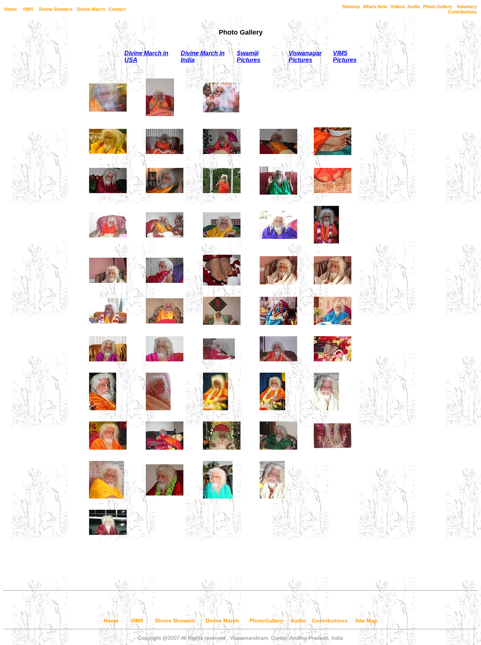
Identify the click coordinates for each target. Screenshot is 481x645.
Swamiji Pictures (248, 56)
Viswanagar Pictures (305, 56)
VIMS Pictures (345, 56)
